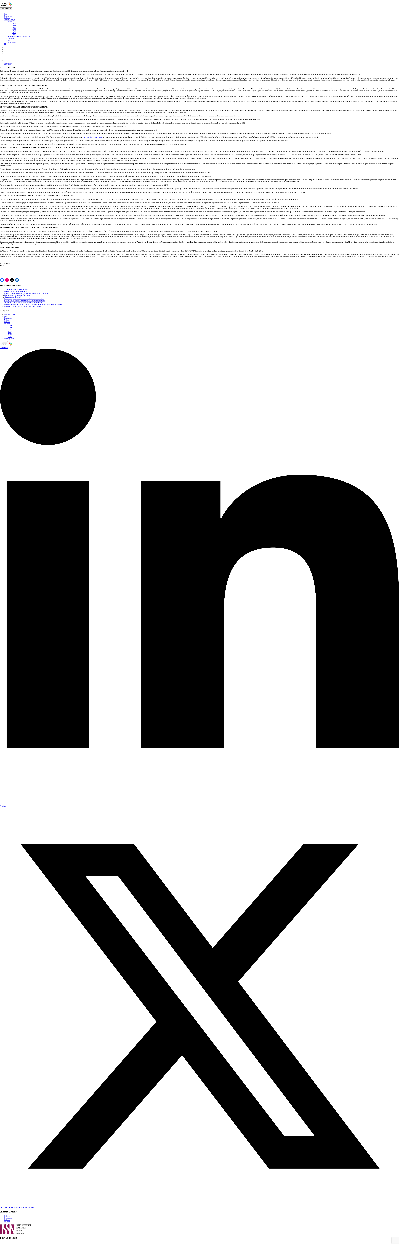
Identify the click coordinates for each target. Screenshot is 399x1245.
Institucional (8, 16)
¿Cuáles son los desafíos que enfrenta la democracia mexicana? (24, 301)
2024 (14, 25)
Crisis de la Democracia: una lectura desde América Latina (23, 302)
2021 (14, 31)
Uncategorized (9, 339)
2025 (14, 23)
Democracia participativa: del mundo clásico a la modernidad (24, 299)
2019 (14, 35)
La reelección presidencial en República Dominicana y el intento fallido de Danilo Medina (33, 304)
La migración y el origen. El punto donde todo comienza (22, 306)
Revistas (11, 21)
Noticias (7, 18)
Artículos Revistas (10, 314)
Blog (5, 44)
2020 (14, 33)
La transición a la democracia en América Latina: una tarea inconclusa (27, 293)
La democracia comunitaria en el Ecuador (17, 291)
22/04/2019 (8, 64)
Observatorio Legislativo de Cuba (19, 36)
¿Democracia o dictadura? (12, 297)
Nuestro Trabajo (9, 20)
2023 (14, 27)
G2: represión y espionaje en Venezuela (17, 295)
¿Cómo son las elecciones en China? (16, 289)
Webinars (11, 38)
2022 (14, 29)
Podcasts (11, 40)
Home (6, 14)
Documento (12, 42)
